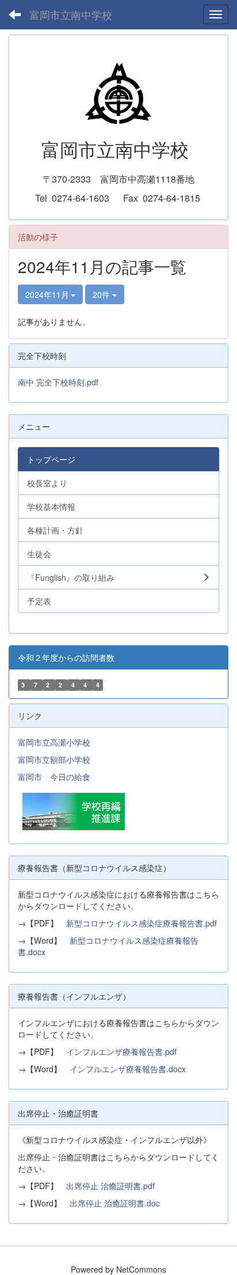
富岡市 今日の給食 (54, 776)
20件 (102, 294)
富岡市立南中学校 (70, 14)
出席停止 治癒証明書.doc (115, 1203)
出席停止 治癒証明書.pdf (110, 1185)
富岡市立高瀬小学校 (54, 742)
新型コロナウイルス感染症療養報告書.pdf (141, 923)
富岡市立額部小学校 (54, 759)
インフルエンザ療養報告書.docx (128, 1069)
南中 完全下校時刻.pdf (58, 382)
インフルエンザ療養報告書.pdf (121, 1051)
